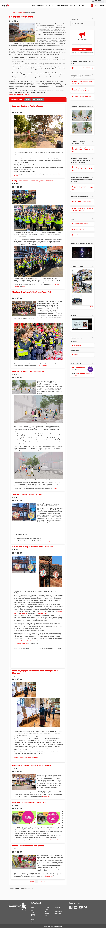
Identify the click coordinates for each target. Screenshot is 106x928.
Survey (27, 99)
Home (13, 12)
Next (45, 881)
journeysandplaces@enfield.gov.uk (19, 94)
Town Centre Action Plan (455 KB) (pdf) (83, 68)
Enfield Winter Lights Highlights (82, 243)
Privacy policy (46, 910)
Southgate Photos (77, 266)
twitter (85, 907)
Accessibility (58, 916)
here (55, 488)
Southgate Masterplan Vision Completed (28, 371)
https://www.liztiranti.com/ (21, 643)
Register (102, 5)
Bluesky (24, 286)
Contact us (47, 907)
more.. (92, 27)
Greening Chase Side (79, 229)
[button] (10, 21)
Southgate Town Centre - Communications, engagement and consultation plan (81, 160)
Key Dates (74, 19)
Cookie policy (58, 911)
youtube (81, 907)
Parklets (76, 354)
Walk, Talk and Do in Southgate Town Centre (29, 802)
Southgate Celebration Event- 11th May (27, 494)
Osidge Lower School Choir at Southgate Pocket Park (32, 181)
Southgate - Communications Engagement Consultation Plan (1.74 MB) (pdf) (82, 168)
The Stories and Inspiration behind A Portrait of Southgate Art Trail (81, 179)
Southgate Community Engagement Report (25, 757)
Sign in (97, 5)
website (56, 284)
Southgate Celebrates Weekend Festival (27, 106)
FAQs (72, 219)
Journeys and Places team (79, 367)
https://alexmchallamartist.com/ (22, 640)
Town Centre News (16, 99)
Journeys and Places (20, 12)
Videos (73, 315)
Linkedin (75, 907)
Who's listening (76, 363)
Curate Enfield (77, 345)
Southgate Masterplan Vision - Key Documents (81, 76)
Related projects (76, 338)
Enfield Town (23, 613)
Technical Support (57, 908)
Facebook (16, 286)
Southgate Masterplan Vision (81, 106)
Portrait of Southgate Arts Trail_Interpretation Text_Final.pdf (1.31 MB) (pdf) (82, 187)
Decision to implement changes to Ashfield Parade (31, 765)
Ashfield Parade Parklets (79, 196)
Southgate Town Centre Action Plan (81, 62)
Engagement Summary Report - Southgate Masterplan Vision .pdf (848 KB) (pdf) (82, 149)
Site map (47, 917)
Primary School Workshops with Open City (28, 846)
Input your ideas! (38, 99)
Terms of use (47, 914)
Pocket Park (77, 234)
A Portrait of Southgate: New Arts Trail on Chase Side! (32, 547)
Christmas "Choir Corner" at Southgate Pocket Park (31, 292)
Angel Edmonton (42, 613)
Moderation (58, 913)
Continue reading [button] (42, 365)
